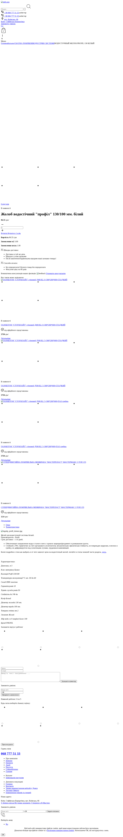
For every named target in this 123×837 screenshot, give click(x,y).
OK (3, 835)
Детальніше (5, 338)
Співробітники (12, 769)
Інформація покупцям (15, 778)
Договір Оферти (12, 790)
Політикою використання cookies (60, 830)
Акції (8, 765)
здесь (104, 552)
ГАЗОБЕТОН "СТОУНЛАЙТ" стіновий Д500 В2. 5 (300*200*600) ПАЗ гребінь (33, 446)
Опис (8, 525)
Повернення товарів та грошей (18, 793)
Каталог (11, 43)
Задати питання (53, 811)
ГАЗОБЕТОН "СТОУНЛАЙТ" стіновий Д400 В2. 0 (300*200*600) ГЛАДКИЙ (33, 325)
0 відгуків (5, 204)
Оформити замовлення (10, 695)
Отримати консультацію (56, 273)
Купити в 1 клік (14, 233)
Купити (4, 233)
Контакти (10, 786)
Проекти (9, 763)
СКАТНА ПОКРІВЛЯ (23, 43)
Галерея (9, 771)
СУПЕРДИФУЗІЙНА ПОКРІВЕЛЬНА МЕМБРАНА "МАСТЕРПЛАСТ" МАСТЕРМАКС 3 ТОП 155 (42, 507)
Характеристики (12, 527)
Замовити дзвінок (8, 24)
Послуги (9, 767)
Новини (9, 761)
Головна (4, 43)
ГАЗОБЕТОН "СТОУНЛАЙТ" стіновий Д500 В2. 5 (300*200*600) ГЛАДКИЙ (33, 386)
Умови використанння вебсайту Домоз (22, 788)
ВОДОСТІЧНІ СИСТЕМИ (43, 43)
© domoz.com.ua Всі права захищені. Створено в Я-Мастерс (25, 803)
